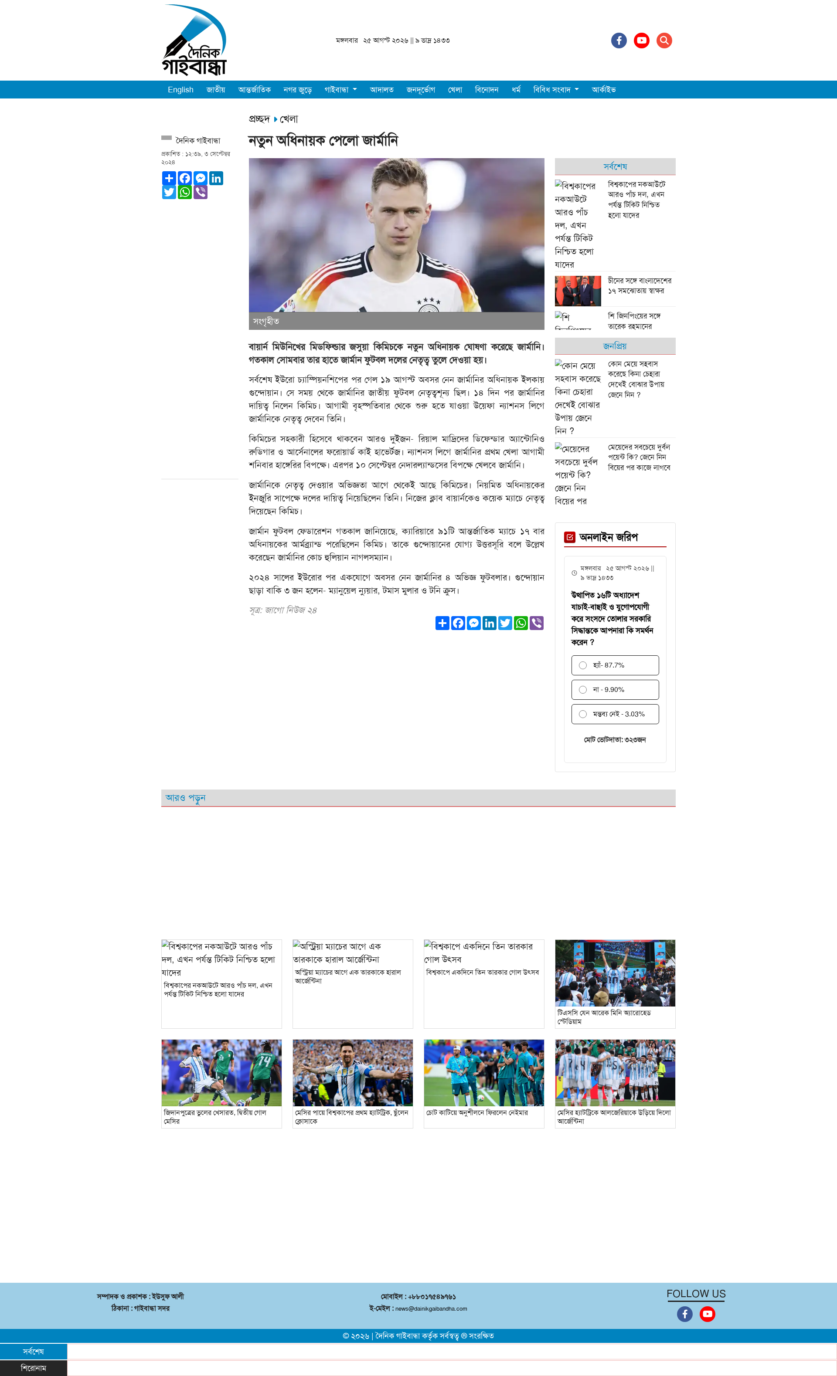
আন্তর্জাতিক (254, 90)
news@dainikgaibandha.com (431, 1308)
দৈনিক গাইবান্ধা (398, 1336)
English (181, 90)
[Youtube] (641, 40)
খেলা (455, 90)
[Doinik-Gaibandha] (194, 39)
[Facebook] (619, 40)
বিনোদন (487, 90)
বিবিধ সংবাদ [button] (553, 90)
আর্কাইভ (604, 90)
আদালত (382, 90)
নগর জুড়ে (298, 90)
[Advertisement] (199, 343)
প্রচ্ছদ (261, 118)
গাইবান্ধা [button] (337, 90)
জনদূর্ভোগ (421, 90)
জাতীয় (216, 90)
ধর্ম (516, 90)
